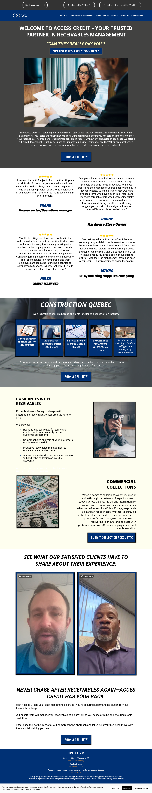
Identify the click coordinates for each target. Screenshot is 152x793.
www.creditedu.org (76, 761)
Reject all (115, 788)
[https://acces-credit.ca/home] (20, 15)
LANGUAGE (124, 15)
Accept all (127, 788)
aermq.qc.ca (76, 772)
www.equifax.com (76, 766)
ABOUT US (64, 15)
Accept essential (141, 788)
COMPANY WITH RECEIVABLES (81, 15)
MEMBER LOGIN (137, 15)
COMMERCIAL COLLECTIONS (107, 15)
